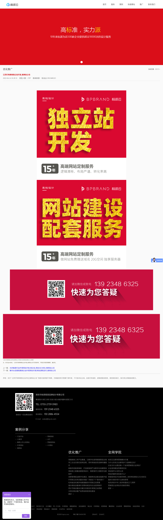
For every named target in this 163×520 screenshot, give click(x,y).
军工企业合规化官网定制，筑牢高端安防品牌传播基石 (87, 463)
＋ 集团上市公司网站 (22, 442)
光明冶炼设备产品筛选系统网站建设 (81, 491)
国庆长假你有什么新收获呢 (118, 480)
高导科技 (69, 509)
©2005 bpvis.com (63, 514)
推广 (141, 4)
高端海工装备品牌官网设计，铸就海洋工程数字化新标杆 (87, 472)
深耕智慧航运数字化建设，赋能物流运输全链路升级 (87, 477)
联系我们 (151, 4)
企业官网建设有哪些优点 (117, 468)
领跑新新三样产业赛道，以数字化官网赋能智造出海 (87, 460)
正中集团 (48, 506)
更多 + (71, 494)
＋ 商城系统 (49, 436)
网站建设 (39, 509)
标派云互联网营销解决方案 (118, 460)
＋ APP (47, 439)
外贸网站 (65, 506)
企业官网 (119, 506)
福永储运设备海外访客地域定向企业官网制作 (85, 485)
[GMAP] (101, 514)
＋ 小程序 (18, 439)
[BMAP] (94, 514)
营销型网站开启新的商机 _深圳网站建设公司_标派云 (127, 477)
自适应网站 (136, 506)
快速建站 (131, 4)
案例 (121, 4)
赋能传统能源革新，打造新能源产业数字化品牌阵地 (87, 468)
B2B (143, 506)
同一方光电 (56, 506)
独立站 (90, 506)
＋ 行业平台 (19, 436)
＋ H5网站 (49, 445)
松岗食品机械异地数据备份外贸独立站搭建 (84, 482)
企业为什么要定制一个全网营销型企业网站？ (125, 465)
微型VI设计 (31, 509)
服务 (113, 4)
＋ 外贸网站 (19, 445)
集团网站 (111, 506)
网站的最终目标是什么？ (117, 474)
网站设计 (47, 509)
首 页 (157, 69)
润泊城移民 (82, 506)
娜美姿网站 (73, 506)
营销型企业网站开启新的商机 (119, 485)
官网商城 (104, 506)
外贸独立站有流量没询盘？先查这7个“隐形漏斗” (86, 480)
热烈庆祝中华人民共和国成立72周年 (121, 482)
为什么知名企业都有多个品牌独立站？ (122, 462)
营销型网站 (127, 506)
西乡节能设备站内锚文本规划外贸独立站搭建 (85, 488)
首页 (104, 4)
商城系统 (54, 509)
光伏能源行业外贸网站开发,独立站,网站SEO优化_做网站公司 (32, 368)
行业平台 (62, 509)
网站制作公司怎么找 (115, 471)
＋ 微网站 (18, 448)
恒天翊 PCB (40, 506)
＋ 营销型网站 (50, 442)
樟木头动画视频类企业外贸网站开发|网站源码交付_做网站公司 (33, 370)
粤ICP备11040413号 (79, 514)
